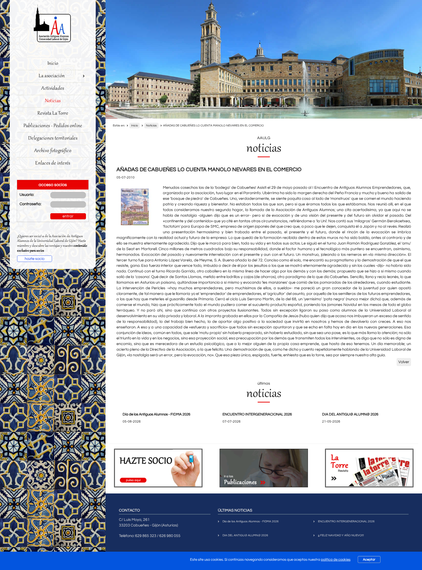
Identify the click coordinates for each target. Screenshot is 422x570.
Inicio (52, 64)
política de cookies (335, 559)
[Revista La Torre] (369, 468)
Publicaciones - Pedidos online (52, 126)
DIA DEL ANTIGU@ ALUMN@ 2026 (350, 414)
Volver (403, 362)
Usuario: (27, 195)
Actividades (52, 89)
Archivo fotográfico (52, 151)
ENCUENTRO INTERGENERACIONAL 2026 (257, 414)
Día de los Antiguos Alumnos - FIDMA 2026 (156, 414)
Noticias (53, 101)
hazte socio (34, 259)
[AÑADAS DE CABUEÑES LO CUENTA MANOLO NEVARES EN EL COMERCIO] (134, 207)
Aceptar (369, 559)
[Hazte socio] (158, 468)
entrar (68, 216)
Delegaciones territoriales (52, 138)
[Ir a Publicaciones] (263, 468)
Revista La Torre (52, 114)
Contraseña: (30, 204)
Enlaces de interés (52, 163)
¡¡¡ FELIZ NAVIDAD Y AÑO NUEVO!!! (341, 535)
